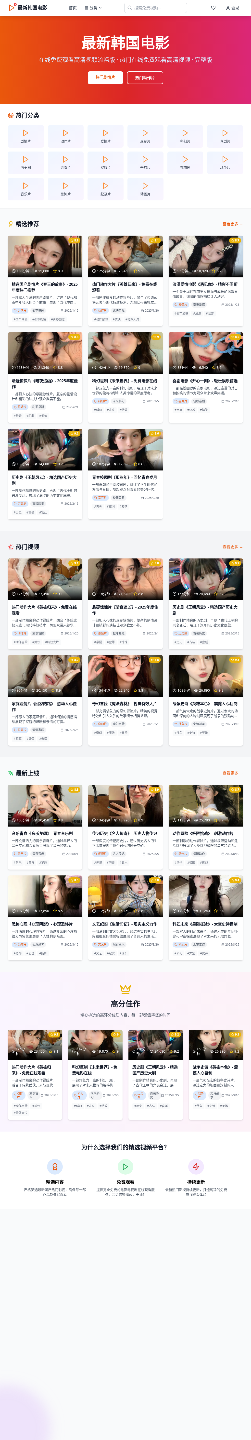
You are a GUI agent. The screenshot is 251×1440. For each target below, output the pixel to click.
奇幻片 (102, 724)
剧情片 (22, 310)
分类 (93, 8)
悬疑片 (22, 407)
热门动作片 (145, 77)
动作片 (102, 310)
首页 (73, 8)
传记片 (102, 854)
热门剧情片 (105, 77)
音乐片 (22, 854)
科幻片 (102, 401)
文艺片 (102, 944)
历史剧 (22, 504)
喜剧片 (182, 401)
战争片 (182, 724)
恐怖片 (22, 944)
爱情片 (182, 305)
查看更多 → (233, 224)
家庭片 (22, 730)
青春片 (102, 498)
